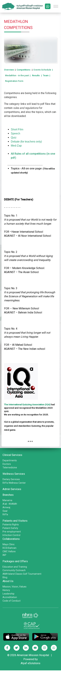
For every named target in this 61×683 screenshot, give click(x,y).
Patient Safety (10, 528)
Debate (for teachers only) (26, 141)
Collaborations (11, 539)
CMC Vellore (9, 551)
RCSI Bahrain (9, 548)
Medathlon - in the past (17, 75)
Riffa (5, 514)
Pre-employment (12, 531)
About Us (8, 581)
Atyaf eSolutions (30, 663)
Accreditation (10, 597)
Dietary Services (11, 479)
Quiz (13, 137)
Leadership (8, 593)
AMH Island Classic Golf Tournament (22, 573)
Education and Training (15, 566)
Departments (10, 460)
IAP (4, 555)
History (6, 590)
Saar (5, 511)
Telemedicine (10, 467)
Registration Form (14, 81)
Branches (8, 494)
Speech (15, 133)
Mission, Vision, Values (14, 586)
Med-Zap (16, 145)
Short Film (17, 129)
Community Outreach (14, 570)
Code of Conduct (12, 600)
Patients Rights (11, 524)
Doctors (7, 464)
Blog (5, 577)
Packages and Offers (15, 561)
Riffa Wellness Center (14, 482)
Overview (9, 69)
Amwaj (6, 507)
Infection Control (11, 535)
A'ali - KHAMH (10, 503)
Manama (7, 500)
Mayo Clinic (9, 544)
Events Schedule (42, 69)
